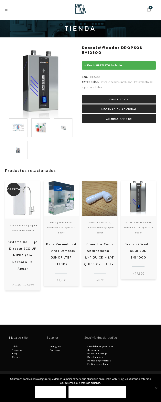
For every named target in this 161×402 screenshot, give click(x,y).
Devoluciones (95, 357)
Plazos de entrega (97, 353)
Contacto (17, 357)
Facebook (55, 350)
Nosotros (17, 350)
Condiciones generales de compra (100, 348)
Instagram (55, 346)
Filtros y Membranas (61, 222)
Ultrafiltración (26, 230)
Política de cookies (97, 364)
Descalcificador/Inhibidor (116, 82)
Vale (51, 392)
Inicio (15, 346)
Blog (14, 353)
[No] (156, 388)
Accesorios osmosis (100, 222)
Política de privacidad (99, 360)
